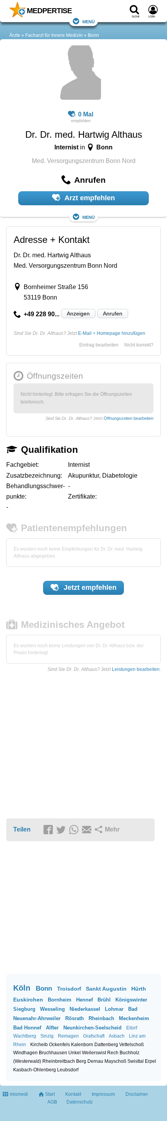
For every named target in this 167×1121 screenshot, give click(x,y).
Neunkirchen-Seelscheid (92, 1028)
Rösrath (74, 1018)
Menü (88, 21)
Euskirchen (28, 999)
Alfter (52, 1028)
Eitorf (131, 1028)
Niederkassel (85, 1009)
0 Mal (85, 114)
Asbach (117, 1036)
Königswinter (131, 1000)
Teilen (22, 829)
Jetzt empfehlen (89, 587)
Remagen (68, 1036)
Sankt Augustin (106, 989)
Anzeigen (78, 313)
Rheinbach (101, 1018)
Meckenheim (134, 1018)
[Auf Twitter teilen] (62, 830)
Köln (21, 988)
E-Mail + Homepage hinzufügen (111, 333)
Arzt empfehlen (89, 198)
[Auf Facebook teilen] (49, 830)
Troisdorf (69, 989)
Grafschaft (93, 1036)
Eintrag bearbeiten (98, 345)
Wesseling (52, 1009)
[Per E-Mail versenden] (88, 830)
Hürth (138, 989)
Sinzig (47, 1036)
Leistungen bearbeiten (136, 669)
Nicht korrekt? (138, 345)
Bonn (93, 35)
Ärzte (14, 35)
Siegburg (24, 1009)
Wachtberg (24, 1036)
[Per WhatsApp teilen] (75, 830)
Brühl (104, 1000)
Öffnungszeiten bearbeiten (128, 418)
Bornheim (59, 1000)
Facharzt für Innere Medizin (54, 35)
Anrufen (112, 313)
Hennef (84, 1000)
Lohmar (114, 1009)
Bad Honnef (27, 1028)
